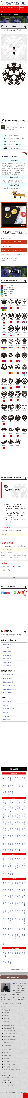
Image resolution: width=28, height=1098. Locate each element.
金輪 (22, 890)
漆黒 (9, 566)
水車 (17, 952)
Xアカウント (5, 1072)
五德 (10, 903)
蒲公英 (5, 829)
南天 (12, 836)
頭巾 (10, 911)
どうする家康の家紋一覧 (9, 685)
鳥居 (15, 952)
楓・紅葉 (10, 809)
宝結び (3, 919)
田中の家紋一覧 (7, 655)
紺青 (19, 566)
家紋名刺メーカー (7, 702)
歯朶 (8, 823)
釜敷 (8, 896)
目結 (5, 792)
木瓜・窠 (8, 793)
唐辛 (22, 829)
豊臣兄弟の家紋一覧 (8, 682)
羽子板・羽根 (24, 921)
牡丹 (10, 844)
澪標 (19, 952)
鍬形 (3, 903)
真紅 (14, 566)
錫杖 (5, 911)
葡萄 (8, 844)
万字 (5, 961)
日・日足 (3, 779)
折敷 (22, 883)
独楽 (17, 903)
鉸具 (10, 890)
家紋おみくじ (6, 705)
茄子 (5, 836)
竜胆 (23, 145)
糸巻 (12, 883)
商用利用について (9, 1058)
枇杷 (3, 844)
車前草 (5, 809)
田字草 (19, 829)
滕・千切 (10, 920)
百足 (12, 873)
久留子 (22, 896)
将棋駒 (15, 903)
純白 (4, 566)
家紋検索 (6, 1021)
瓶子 (24, 929)
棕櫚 (10, 823)
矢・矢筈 (19, 936)
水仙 (12, 823)
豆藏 (12, 935)
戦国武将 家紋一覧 (9, 1025)
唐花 (8, 786)
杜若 (15, 808)
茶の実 (8, 829)
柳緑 (4, 570)
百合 (5, 850)
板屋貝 (3, 859)
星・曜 (8, 778)
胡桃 (17, 816)
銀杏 (19, 802)
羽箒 (8, 929)
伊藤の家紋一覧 (7, 662)
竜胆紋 (5, 14)
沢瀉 (8, 808)
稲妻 (24, 778)
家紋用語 (16, 7)
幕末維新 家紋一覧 (9, 1028)
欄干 (22, 952)
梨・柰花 (3, 837)
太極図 (10, 962)
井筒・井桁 (5, 954)
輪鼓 (22, 935)
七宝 (15, 786)
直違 (12, 952)
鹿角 (8, 865)
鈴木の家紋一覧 (7, 648)
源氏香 (24, 953)
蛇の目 (8, 911)
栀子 (12, 816)
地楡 (19, 850)
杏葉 (15, 896)
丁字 (10, 829)
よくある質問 (6, 716)
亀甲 (12, 786)
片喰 (22, 808)
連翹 (12, 850)
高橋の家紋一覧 (7, 651)
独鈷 (19, 919)
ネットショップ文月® (9, 1085)
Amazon (23, 225)
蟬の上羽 (15, 866)
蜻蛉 (3, 873)
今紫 (9, 570)
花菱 (19, 786)
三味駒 (3, 911)
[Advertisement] (14, 102)
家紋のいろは (13, 2)
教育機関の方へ (7, 720)
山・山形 (10, 779)
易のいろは (6, 1080)
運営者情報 (7, 1067)
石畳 (8, 952)
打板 (12, 919)
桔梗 (3, 816)
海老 (10, 858)
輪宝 (24, 935)
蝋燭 (3, 944)
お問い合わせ (8, 1055)
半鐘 (24, 890)
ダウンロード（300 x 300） (13, 242)
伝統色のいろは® (8, 1078)
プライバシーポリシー (10, 1064)
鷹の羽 (17, 866)
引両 (22, 786)
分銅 (19, 929)
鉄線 (17, 829)
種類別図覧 (10, 7)
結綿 (17, 935)
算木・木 (24, 904)
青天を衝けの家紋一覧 (9, 693)
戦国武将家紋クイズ (8, 709)
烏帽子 (17, 883)
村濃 (3, 792)
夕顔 (24, 844)
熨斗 (22, 919)
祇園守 (10, 896)
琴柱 (12, 903)
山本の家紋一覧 (7, 666)
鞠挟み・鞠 (15, 936)
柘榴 (5, 823)
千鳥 (19, 865)
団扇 (15, 883)
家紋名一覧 (3, 7)
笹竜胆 (22, 127)
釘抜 (17, 896)
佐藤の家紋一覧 (7, 644)
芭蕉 (17, 836)
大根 (24, 823)
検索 (2, 11)
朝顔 (10, 802)
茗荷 (17, 844)
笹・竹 (24, 817)
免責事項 (6, 1061)
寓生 (12, 844)
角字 (8, 961)
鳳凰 (10, 873)
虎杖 (17, 802)
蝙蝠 (3, 865)
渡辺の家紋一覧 (7, 659)
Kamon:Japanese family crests (11, 1070)
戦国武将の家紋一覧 (8, 675)
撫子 (10, 836)
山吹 (22, 844)
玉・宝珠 (24, 912)
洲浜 (15, 911)
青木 (5, 802)
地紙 (8, 919)
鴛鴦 (12, 858)
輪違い (12, 792)
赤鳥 (3, 883)
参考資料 (22, 7)
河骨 (19, 816)
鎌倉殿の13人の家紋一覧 (9, 689)
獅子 (10, 865)
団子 (5, 919)
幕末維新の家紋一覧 (8, 678)
